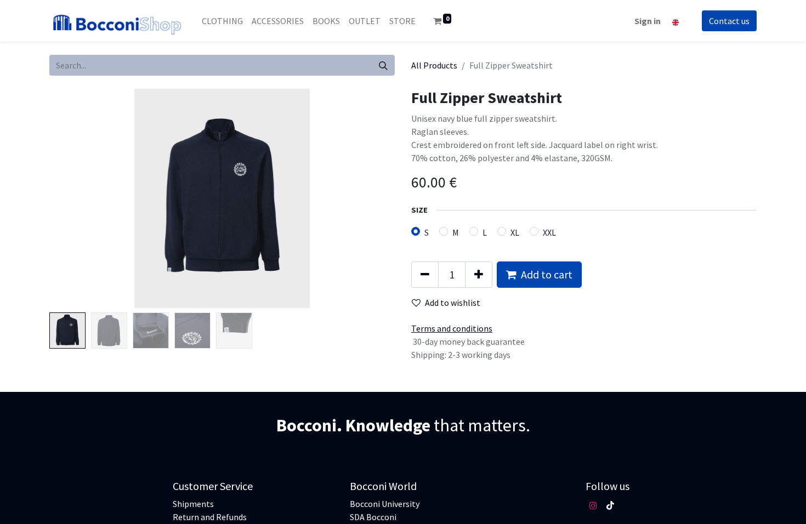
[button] (75, 198)
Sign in (647, 20)
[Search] (383, 65)
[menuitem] (222, 21)
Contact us (729, 20)
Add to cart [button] (546, 274)
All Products (434, 65)
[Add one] (478, 274)
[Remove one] (425, 274)
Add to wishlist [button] (452, 302)
